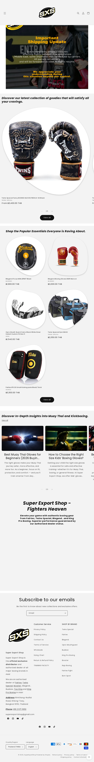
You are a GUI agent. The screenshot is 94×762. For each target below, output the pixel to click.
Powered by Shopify (43, 755)
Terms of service (82, 755)
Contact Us (39, 640)
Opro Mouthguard (69, 645)
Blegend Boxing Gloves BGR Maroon (62, 279)
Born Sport (66, 676)
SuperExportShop (30, 755)
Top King (18, 689)
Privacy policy (69, 755)
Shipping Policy (40, 634)
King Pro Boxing (68, 655)
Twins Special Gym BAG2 (58, 332)
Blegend (65, 640)
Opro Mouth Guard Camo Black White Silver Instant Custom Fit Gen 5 (23, 333)
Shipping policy (66, 757)
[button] (4, 13)
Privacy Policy (40, 629)
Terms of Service (41, 645)
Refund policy (57, 755)
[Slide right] (52, 211)
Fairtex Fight (67, 670)
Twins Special (68, 629)
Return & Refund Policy (44, 660)
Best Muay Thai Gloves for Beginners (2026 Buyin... (22, 456)
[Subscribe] (65, 613)
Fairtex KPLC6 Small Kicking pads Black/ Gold (24, 387)
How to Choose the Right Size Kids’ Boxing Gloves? (66, 456)
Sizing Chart (39, 655)
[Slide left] (41, 211)
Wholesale (38, 650)
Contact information (81, 757)
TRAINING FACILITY (41, 665)
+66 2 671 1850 (19, 709)
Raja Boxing (67, 665)
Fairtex (18, 682)
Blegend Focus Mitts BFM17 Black (18, 279)
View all (47, 217)
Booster (17, 686)
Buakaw (65, 650)
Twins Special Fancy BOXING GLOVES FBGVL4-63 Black (23, 198)
